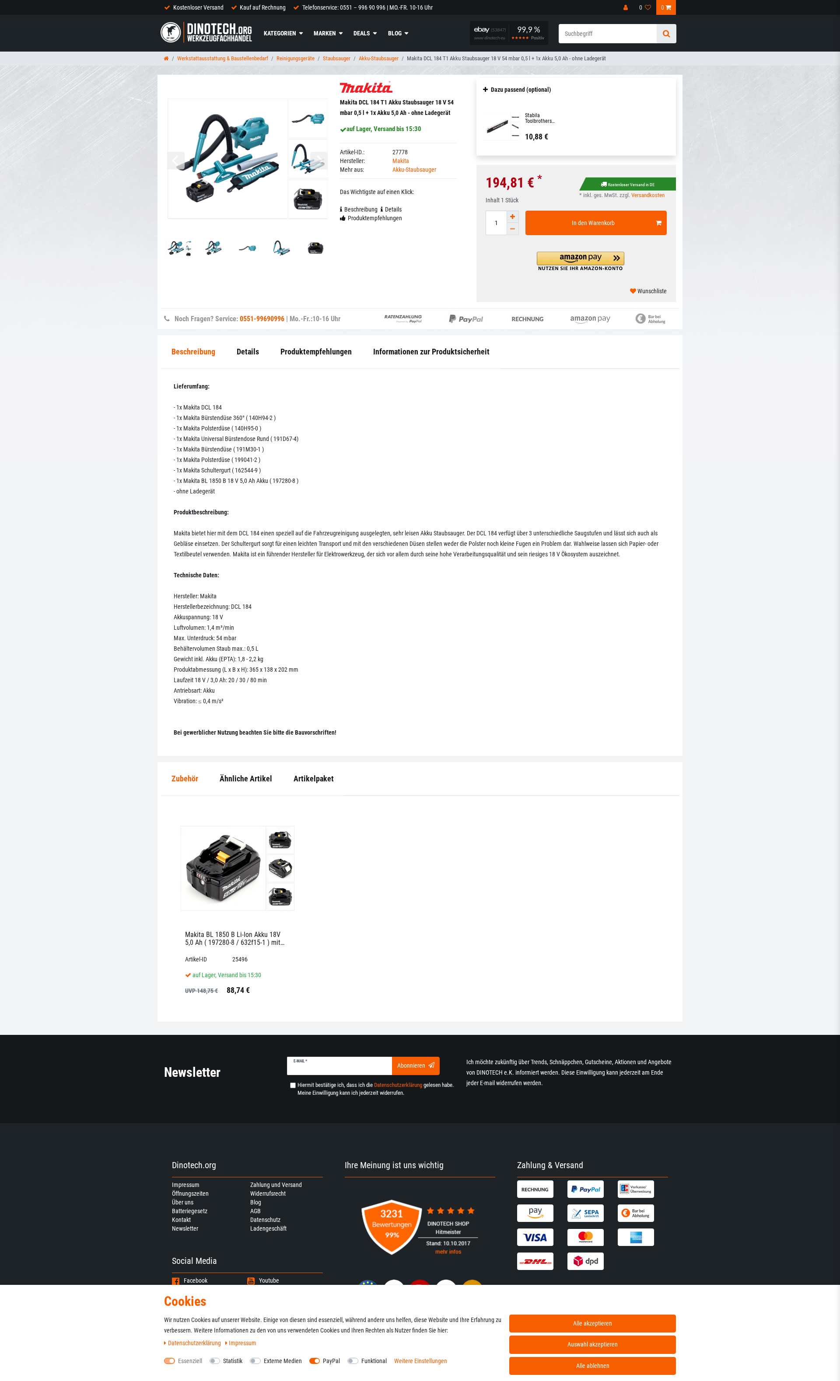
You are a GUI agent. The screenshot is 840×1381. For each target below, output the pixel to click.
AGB (255, 1211)
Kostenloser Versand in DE (631, 184)
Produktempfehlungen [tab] (375, 218)
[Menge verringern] (513, 229)
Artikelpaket (314, 778)
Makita (400, 160)
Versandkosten (648, 195)
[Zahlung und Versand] (541, 1189)
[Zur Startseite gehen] (166, 58)
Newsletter (185, 1228)
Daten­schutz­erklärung (195, 1342)
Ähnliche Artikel (246, 778)
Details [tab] (393, 209)
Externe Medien (283, 1360)
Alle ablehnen (592, 1365)
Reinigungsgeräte (295, 58)
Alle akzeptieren (592, 1323)
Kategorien (280, 33)
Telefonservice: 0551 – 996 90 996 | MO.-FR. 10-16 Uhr (367, 7)
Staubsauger (336, 58)
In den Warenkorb (593, 222)
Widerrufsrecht (268, 1193)
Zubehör (185, 778)
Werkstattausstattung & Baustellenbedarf (222, 58)
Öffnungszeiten (190, 1193)
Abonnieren (411, 1065)
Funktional (374, 1360)
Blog (395, 33)
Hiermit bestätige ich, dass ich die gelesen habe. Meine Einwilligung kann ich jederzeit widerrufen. (376, 1089)
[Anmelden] (626, 7)
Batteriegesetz (189, 1211)
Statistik (232, 1360)
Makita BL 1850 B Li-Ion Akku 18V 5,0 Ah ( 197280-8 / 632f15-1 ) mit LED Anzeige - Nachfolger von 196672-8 (232, 938)
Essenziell (190, 1360)
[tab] (185, 779)
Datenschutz (265, 1219)
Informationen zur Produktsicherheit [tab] (431, 351)
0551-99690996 (262, 319)
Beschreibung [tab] (361, 209)
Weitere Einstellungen (420, 1360)
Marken (325, 33)
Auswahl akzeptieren (592, 1344)
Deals (362, 33)
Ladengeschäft (268, 1228)
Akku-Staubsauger (379, 58)
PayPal (331, 1360)
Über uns (182, 1202)
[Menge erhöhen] (513, 217)
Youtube (269, 1280)
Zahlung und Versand (276, 1184)
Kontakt (181, 1219)
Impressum (186, 1184)
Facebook (195, 1280)
